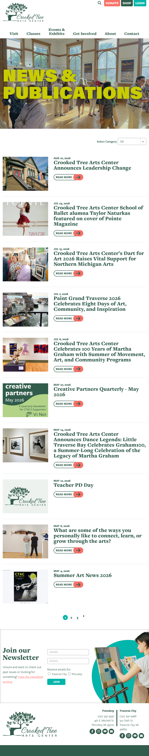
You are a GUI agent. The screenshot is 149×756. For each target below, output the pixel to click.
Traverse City (59, 674)
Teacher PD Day (73, 484)
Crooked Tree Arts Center (23, 12)
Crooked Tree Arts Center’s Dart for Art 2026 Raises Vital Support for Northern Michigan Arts (99, 258)
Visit (14, 33)
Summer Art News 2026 (83, 575)
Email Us (111, 731)
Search (99, 3)
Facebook (92, 731)
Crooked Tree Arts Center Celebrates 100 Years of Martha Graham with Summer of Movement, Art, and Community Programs (99, 351)
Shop (127, 3)
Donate (112, 3)
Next (83, 616)
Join (56, 682)
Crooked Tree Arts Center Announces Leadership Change (92, 165)
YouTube (105, 731)
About (110, 33)
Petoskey (76, 674)
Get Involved (84, 33)
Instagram (98, 731)
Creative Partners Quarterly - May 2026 (96, 391)
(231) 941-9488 (128, 716)
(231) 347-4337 (106, 716)
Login (140, 3)
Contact (131, 33)
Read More (64, 177)
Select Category (107, 141)
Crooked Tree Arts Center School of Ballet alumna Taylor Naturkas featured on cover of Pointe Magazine (98, 215)
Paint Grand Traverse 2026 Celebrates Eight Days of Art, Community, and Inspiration (90, 303)
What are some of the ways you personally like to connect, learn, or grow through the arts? (98, 535)
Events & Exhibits (57, 31)
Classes (33, 33)
